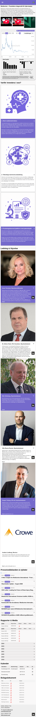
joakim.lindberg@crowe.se (10, 566)
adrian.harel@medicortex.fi (10, 357)
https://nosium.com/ (5, 715)
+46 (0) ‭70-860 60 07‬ (8, 709)
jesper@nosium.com (9, 513)
